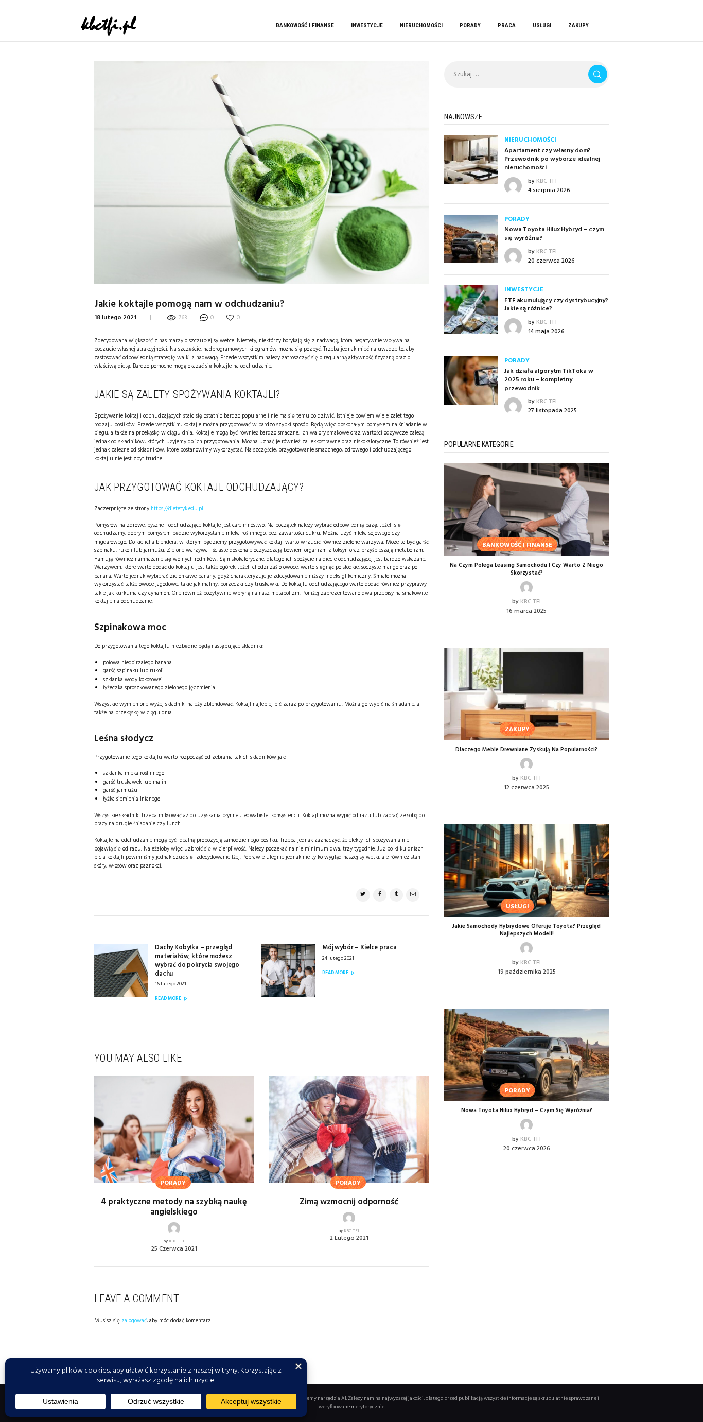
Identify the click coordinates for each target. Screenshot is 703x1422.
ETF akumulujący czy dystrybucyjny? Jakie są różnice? (556, 305)
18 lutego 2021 (115, 318)
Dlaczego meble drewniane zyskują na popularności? (526, 750)
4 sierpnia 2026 (549, 190)
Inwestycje (523, 290)
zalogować (134, 1320)
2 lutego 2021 (349, 1238)
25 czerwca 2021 (174, 1249)
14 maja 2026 (546, 331)
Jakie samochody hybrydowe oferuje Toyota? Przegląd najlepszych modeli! (526, 930)
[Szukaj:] (526, 74)
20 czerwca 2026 (551, 261)
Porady (517, 219)
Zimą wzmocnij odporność (349, 1202)
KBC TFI (176, 1241)
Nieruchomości (530, 140)
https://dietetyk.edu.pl (177, 508)
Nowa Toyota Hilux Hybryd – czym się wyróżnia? (554, 234)
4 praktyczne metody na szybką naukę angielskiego (174, 1207)
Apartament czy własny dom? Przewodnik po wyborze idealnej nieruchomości (552, 159)
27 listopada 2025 (552, 411)
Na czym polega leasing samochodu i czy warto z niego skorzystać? (526, 569)
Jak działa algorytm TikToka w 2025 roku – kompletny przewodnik (548, 380)
